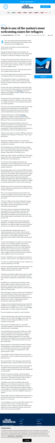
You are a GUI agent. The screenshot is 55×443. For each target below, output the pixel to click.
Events (38, 421)
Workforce (3, 25)
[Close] (52, 428)
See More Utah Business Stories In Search (36, 35)
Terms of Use (11, 436)
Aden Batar (20, 91)
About (21, 423)
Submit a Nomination (26, 1)
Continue (27, 440)
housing (23, 115)
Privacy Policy (19, 436)
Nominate (39, 423)
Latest (21, 421)
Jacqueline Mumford (7, 35)
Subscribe (44, 6)
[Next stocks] (50, 13)
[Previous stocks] (5, 13)
